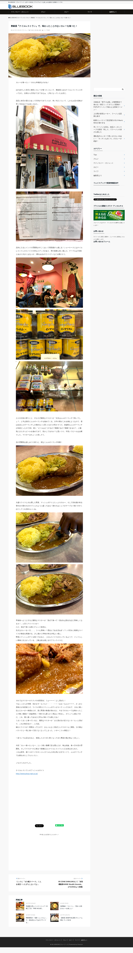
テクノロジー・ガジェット (20, 12)
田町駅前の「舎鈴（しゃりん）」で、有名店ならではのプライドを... (37, 920)
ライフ (90, 12)
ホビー (66, 12)
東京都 (36, 30)
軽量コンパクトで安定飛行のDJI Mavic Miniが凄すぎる (108, 121)
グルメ (43, 12)
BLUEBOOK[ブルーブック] (60, 944)
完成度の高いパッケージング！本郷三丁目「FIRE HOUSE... (37, 907)
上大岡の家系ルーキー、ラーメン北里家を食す (108, 115)
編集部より (113, 12)
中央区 (32, 30)
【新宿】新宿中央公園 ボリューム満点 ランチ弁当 (71, 919)
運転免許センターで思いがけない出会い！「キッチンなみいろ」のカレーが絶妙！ (108, 138)
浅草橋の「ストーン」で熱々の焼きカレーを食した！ (71, 907)
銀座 (40, 30)
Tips (95, 155)
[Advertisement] (49, 850)
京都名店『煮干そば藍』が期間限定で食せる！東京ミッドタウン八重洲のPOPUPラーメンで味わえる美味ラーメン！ (108, 106)
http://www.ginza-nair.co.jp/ (27, 774)
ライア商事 (47, 30)
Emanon (80, 944)
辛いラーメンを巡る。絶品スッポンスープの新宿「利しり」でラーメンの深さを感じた (108, 129)
